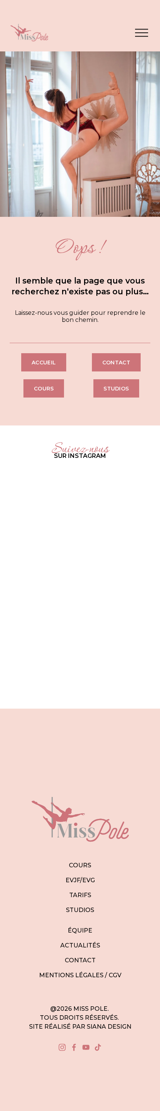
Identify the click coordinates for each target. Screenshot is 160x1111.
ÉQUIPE (80, 930)
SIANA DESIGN (109, 1026)
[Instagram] (62, 1047)
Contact (116, 362)
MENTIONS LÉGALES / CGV (80, 975)
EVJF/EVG (80, 880)
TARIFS (80, 895)
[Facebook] (74, 1047)
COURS (80, 865)
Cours (44, 389)
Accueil (44, 362)
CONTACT (80, 960)
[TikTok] (98, 1047)
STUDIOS (80, 910)
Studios (116, 389)
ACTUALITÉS (80, 945)
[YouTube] (86, 1047)
